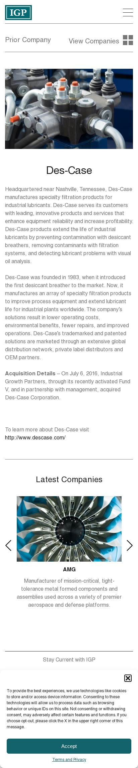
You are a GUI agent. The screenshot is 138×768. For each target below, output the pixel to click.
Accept (69, 746)
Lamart (69, 570)
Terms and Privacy (69, 760)
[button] (128, 678)
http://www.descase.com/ (35, 438)
